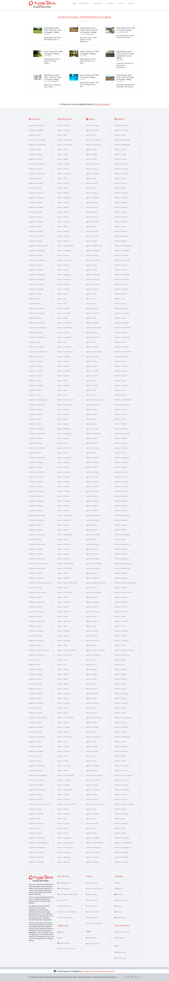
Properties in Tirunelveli (36, 780)
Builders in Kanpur (121, 443)
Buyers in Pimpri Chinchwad (66, 650)
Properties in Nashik (35, 588)
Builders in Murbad (121, 554)
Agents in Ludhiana (92, 491)
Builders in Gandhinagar (123, 328)
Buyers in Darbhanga (64, 275)
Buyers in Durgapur (63, 308)
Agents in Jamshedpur (93, 433)
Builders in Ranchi (121, 689)
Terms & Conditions (122, 932)
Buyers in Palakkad (63, 631)
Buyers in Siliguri (63, 732)
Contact (131, 3)
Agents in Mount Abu (93, 544)
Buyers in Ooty (62, 626)
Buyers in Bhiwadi (63, 231)
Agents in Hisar (91, 390)
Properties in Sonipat (36, 746)
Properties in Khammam (37, 448)
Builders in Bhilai (120, 226)
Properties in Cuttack (35, 265)
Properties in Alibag (35, 154)
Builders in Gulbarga (121, 356)
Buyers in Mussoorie (64, 559)
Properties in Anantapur (37, 173)
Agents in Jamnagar (92, 429)
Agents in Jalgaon (91, 424)
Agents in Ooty (91, 626)
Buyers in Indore (62, 409)
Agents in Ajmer (91, 149)
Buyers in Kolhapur (63, 462)
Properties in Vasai (35, 828)
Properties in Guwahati (36, 371)
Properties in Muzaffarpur (37, 568)
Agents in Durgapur (92, 308)
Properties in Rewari (35, 698)
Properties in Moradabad (37, 535)
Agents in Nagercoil (92, 578)
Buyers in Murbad (63, 554)
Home (74, 3)
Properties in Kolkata (35, 467)
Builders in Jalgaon (121, 424)
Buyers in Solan (62, 742)
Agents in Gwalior (92, 376)
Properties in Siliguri (35, 732)
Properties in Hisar (35, 390)
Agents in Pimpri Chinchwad (95, 650)
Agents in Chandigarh (93, 251)
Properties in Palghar (36, 636)
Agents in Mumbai (92, 549)
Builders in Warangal (121, 857)
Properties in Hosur (35, 395)
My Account (97, 3)
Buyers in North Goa (64, 621)
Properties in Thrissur (36, 770)
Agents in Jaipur (91, 419)
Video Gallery (120, 918)
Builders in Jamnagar (121, 429)
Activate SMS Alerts (64, 906)
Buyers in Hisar (62, 390)
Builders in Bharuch (121, 217)
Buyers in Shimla (62, 722)
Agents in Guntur (91, 361)
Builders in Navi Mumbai (123, 592)
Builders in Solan (120, 742)
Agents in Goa (90, 342)
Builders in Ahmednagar (123, 145)
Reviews (119, 912)
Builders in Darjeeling (122, 279)
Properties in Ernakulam (37, 313)
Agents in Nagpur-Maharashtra (96, 583)
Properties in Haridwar (36, 385)
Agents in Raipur (91, 679)
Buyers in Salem (62, 708)
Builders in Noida (120, 616)
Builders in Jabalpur (121, 414)
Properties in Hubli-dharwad (38, 400)
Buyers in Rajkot (62, 684)
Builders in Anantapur (122, 173)
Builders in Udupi (120, 809)
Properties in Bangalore (36, 198)
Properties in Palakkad (36, 631)
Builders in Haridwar (121, 385)
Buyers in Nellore (63, 607)
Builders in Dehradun (122, 284)
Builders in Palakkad (121, 631)
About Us (119, 889)
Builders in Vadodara (121, 814)
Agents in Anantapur (93, 173)
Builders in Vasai (120, 828)
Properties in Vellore (35, 833)
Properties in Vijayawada (37, 838)
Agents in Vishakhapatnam (94, 843)
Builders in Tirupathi (121, 785)
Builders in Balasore (121, 193)
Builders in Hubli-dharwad (123, 400)
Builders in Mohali (121, 530)
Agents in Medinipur (92, 520)
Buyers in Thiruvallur (64, 766)
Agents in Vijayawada (93, 838)
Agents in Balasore (92, 193)
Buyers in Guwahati (63, 371)
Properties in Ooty (35, 626)
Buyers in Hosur (62, 395)
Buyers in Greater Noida (65, 352)
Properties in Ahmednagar (37, 145)
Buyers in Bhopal (63, 241)
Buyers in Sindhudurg (64, 737)
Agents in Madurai (92, 496)
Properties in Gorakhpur (37, 347)
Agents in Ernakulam (93, 313)
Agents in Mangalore (93, 501)
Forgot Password (64, 943)
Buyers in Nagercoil (63, 578)
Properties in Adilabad (36, 130)
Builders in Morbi (120, 539)
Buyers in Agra (62, 135)
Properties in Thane (35, 761)
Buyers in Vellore (62, 833)
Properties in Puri (34, 665)
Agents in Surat (91, 756)
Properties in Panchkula (36, 640)
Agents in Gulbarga (92, 356)
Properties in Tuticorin (36, 799)
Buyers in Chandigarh (64, 251)
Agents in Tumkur (92, 795)
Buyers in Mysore (63, 573)
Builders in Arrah (120, 178)
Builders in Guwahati (121, 371)
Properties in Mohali (35, 530)
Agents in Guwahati (92, 371)
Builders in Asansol (121, 183)
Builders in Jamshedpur (122, 433)
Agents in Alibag (91, 154)
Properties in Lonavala (36, 482)
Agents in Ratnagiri (92, 693)
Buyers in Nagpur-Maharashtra (67, 583)
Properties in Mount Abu (37, 544)
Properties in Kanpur (35, 443)
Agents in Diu (90, 299)
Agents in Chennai (92, 255)
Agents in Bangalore (92, 198)
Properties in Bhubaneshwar (38, 246)
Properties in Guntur (35, 361)
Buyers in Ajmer (62, 149)
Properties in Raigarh (36, 674)
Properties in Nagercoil (36, 578)
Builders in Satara (120, 713)
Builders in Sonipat (121, 746)
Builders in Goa (120, 342)
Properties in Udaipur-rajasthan (39, 804)
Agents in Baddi (91, 188)
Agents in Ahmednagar (93, 145)
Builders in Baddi (120, 188)
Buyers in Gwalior (63, 376)
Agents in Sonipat (92, 746)
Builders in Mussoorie (122, 559)
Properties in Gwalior (36, 376)
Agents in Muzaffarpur (93, 568)
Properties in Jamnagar (36, 429)
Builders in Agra (120, 135)
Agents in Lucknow (92, 486)
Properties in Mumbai (36, 549)
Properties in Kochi (35, 453)
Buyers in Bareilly (63, 202)
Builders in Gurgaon (121, 366)
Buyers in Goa (62, 342)
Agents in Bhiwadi (92, 231)
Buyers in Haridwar (63, 385)
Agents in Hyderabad (93, 405)
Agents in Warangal (92, 857)
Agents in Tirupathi (92, 785)
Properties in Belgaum (36, 207)
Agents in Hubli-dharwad (94, 400)
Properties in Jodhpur (36, 438)
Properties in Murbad (36, 554)
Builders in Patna (120, 645)
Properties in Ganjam (36, 332)
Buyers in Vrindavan (64, 852)
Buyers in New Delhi (64, 612)
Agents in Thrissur (92, 770)
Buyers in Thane (62, 761)
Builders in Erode (120, 318)
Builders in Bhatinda (121, 222)
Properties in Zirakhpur (36, 862)
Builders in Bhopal (121, 241)
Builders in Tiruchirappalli (123, 775)
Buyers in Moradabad (64, 535)
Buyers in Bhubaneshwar (65, 246)
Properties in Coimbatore (37, 260)
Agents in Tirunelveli (92, 780)
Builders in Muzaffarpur (122, 568)
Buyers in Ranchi (62, 689)
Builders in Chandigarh (122, 251)
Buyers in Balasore (63, 193)
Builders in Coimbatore (122, 260)
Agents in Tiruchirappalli (94, 775)
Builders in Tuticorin (121, 799)
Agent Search (91, 894)
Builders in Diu (119, 299)
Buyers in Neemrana (64, 602)
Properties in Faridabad (36, 323)
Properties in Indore (35, 409)
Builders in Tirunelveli (122, 780)
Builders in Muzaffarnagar (123, 563)
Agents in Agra (91, 135)
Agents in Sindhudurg (93, 737)
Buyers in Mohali (62, 530)
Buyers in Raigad (62, 669)
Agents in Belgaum (92, 207)
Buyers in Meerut (63, 525)
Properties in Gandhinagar (37, 328)
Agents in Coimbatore (93, 260)
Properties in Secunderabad (38, 717)
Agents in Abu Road (92, 125)
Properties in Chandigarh (37, 251)
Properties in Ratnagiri (36, 693)
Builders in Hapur (120, 380)
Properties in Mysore (35, 573)
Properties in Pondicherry (37, 655)
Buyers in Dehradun (64, 284)
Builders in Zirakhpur (122, 862)
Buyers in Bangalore (64, 198)
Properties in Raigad (35, 669)
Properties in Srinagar (36, 751)
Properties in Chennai (36, 255)
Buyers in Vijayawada (64, 838)
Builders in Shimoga (121, 727)
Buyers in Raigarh (63, 674)
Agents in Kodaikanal (93, 458)
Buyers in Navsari (63, 597)
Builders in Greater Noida (123, 352)
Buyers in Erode (62, 318)
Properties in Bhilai (35, 226)
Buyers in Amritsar (63, 169)
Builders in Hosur (120, 395)
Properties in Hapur (35, 380)
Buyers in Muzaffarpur (64, 568)
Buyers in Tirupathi (63, 785)
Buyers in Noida (62, 616)
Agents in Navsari (92, 597)
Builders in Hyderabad (122, 405)
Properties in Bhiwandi (36, 236)
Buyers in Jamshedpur (64, 433)
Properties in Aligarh (35, 159)
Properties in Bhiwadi (36, 231)
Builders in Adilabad (121, 130)
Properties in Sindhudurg (37, 737)
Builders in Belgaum (121, 207)
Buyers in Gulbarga (63, 356)
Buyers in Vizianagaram (65, 847)
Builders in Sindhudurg (122, 737)
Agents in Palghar (92, 636)
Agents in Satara (91, 713)
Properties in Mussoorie (36, 559)
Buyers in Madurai (63, 496)
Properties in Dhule (35, 294)
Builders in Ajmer (120, 149)
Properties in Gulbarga (36, 356)
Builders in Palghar (121, 636)
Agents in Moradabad (93, 535)
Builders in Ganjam (121, 332)
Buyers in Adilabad (63, 130)
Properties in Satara (35, 713)
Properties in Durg (35, 303)
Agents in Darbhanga (93, 275)
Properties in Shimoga (36, 727)
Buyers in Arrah (62, 178)
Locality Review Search (94, 923)
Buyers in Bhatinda (63, 222)
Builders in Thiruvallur (122, 766)
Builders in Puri (120, 665)
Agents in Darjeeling (92, 279)
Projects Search (92, 906)
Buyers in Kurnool (63, 477)
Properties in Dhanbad (36, 289)
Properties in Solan (35, 742)
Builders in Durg (120, 303)
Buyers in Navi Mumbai (65, 592)
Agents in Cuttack (91, 265)
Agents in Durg (91, 303)
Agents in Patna (91, 645)
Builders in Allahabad (122, 164)
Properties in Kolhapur (36, 462)
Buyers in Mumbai (63, 549)
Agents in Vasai (91, 828)
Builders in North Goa (122, 621)
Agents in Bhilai (91, 226)
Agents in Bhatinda (92, 222)
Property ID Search (93, 912)
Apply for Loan (121, 952)
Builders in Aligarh (121, 159)
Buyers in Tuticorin (63, 799)
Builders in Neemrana (122, 602)
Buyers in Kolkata (63, 467)
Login (60, 938)
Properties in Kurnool (36, 477)
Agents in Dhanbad (92, 289)
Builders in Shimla (121, 722)
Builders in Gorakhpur (122, 347)
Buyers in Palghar (63, 636)
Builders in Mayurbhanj (122, 515)
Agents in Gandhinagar (93, 328)
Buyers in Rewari (62, 698)
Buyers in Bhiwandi (63, 236)
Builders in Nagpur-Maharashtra (125, 583)
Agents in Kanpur (91, 443)
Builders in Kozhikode (122, 472)
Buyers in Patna (62, 645)
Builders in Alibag (120, 154)
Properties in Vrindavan (36, 852)
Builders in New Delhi (122, 612)
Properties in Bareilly (35, 202)
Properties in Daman (35, 270)
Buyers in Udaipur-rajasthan (66, 804)
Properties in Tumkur (36, 795)
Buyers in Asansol (63, 183)
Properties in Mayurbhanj (37, 515)
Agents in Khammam (93, 448)
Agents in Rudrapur (92, 703)
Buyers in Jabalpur (63, 414)
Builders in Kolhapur (121, 462)
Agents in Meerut (91, 525)
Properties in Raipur (35, 679)
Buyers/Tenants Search (95, 889)
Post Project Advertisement (67, 912)
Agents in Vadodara (92, 814)
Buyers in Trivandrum (64, 790)
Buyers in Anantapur (64, 173)
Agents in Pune (91, 660)
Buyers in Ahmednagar (64, 145)
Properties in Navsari (36, 597)
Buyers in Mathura (63, 510)
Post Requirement (65, 889)
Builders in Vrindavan (122, 852)
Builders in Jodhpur (121, 438)
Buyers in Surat (62, 756)
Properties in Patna (35, 645)
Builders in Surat (120, 756)
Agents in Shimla (91, 722)
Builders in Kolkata (121, 467)
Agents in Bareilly (91, 202)
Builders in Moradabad (122, 535)
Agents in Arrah (91, 178)
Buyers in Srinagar (63, 751)
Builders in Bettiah (121, 212)
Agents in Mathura (92, 510)
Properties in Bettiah (35, 212)
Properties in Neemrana (36, 602)
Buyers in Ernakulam (64, 313)
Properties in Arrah (35, 178)
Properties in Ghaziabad (37, 337)
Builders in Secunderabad (123, 717)
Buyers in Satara (62, 713)
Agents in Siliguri (91, 732)
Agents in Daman (91, 270)
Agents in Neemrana (92, 602)
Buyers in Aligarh (63, 159)
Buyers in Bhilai (62, 226)
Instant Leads (63, 900)
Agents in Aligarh (91, 159)
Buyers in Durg (62, 303)
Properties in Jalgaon (35, 424)
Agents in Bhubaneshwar (94, 246)
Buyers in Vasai (62, 828)
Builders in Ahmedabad (122, 140)
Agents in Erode (91, 318)
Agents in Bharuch (92, 217)
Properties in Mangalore (37, 501)
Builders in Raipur (121, 679)
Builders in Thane (120, 761)
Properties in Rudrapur (36, 703)
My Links (110, 3)
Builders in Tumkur (121, 795)
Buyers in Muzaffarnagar (65, 563)
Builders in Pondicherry (122, 655)
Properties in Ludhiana (36, 491)
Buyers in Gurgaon (63, 366)
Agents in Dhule (91, 294)
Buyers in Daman (63, 270)
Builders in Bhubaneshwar (123, 246)
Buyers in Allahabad (64, 164)
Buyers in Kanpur (63, 443)
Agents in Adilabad (92, 130)
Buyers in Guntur (63, 361)
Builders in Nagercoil (121, 578)
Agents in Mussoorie (92, 559)
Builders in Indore (120, 409)
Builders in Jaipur (120, 419)
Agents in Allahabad (92, 164)
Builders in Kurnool (121, 477)
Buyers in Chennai (63, 255)
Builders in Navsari (121, 597)
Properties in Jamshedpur (37, 433)
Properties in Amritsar (36, 169)
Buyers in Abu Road (63, 125)
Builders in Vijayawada (122, 838)
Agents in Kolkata (91, 467)
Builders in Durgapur (122, 308)
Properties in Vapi (34, 819)
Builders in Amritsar (121, 169)
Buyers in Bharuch (63, 217)
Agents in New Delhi (92, 612)
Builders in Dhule (120, 294)
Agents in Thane (91, 761)
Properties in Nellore (35, 607)
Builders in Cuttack (121, 265)
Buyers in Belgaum (63, 207)
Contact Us (119, 894)
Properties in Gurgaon (36, 366)
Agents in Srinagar (92, 751)
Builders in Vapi (120, 819)
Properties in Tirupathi (36, 785)
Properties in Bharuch (36, 217)
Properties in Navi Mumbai (37, 592)
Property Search (92, 883)
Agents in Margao (92, 506)
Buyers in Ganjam (63, 332)
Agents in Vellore (91, 833)
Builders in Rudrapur (122, 703)
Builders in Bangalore (122, 198)
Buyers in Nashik (62, 588)
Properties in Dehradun (36, 284)
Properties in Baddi (35, 188)
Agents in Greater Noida (94, 352)
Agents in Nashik (91, 588)
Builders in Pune (120, 660)
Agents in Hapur (91, 380)
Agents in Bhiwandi (92, 236)
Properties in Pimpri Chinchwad (39, 650)
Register (61, 932)
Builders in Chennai (121, 255)
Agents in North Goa (92, 621)
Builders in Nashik (121, 588)
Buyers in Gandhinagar (65, 328)
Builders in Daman (121, 270)
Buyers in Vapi (62, 819)
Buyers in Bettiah (63, 212)
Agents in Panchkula (92, 640)
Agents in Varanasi (92, 823)
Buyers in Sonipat (63, 746)
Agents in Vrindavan (92, 852)
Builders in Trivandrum (122, 790)
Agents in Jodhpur (92, 438)
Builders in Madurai (121, 496)
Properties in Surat (35, 756)
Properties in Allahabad (36, 164)
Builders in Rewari (121, 698)
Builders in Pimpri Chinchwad (124, 650)
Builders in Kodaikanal (122, 458)
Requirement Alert (93, 944)
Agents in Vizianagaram (93, 847)
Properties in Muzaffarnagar (38, 563)
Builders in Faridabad (122, 323)
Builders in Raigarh (121, 674)
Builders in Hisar (120, 390)
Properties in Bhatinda (36, 222)
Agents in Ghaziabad (93, 337)
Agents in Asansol (92, 183)
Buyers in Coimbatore (64, 260)
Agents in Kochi (91, 453)
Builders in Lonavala (121, 482)
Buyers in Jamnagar (63, 429)
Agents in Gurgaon (92, 366)
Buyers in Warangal (63, 857)
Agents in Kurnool (92, 477)
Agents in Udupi (91, 809)
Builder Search (92, 900)
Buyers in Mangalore (64, 501)
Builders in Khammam (122, 448)
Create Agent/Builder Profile (68, 894)
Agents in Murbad (92, 554)
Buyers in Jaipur (62, 419)
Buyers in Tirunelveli (64, 780)
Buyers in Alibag (62, 154)
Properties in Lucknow (36, 486)
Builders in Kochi (120, 453)
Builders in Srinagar (121, 751)
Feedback (119, 906)
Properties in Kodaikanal (37, 458)
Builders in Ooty (120, 626)
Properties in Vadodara (36, 814)
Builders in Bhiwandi (121, 236)
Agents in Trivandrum (93, 790)
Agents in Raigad (91, 669)
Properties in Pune (35, 660)
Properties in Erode (35, 318)
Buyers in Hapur (62, 380)
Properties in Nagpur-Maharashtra (40, 583)
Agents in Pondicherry (93, 655)
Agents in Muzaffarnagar (94, 563)
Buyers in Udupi (62, 809)
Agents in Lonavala (92, 482)
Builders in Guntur (121, 361)
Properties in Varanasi (36, 823)
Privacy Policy (120, 938)
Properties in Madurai (36, 496)
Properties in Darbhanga (37, 275)
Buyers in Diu (61, 299)
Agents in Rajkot (91, 684)
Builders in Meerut (121, 525)
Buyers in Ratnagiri (63, 693)
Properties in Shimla (35, 722)
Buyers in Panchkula (64, 640)
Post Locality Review (65, 918)
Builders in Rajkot (120, 684)
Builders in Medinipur (122, 520)
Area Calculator (121, 958)
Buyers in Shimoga (63, 727)
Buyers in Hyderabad (64, 405)
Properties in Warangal (36, 857)
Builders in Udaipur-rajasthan (124, 804)
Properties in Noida (35, 616)
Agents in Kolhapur (92, 462)
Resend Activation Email (67, 948)
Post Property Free (64, 883)
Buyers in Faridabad (64, 323)
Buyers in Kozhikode (64, 472)
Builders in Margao (121, 506)
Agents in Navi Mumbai (93, 592)
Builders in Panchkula (122, 640)
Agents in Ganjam (92, 332)
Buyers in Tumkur (63, 795)
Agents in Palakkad (92, 631)
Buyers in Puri (62, 665)
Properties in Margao (36, 506)
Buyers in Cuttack (63, 265)
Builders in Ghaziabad (122, 337)
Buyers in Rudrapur (63, 703)
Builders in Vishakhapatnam (124, 843)
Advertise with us (122, 900)
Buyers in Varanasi (63, 823)
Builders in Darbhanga (122, 275)
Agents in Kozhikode (92, 472)
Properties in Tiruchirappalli (38, 775)
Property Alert (92, 938)
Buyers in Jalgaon (63, 424)
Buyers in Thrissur (63, 770)
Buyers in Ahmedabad (64, 140)
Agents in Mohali (91, 530)
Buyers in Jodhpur (63, 438)
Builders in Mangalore (122, 501)
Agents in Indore (91, 409)
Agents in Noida (91, 616)
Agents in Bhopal (91, 241)
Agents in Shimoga (92, 727)
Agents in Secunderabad (94, 717)
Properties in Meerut (35, 525)
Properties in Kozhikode (36, 472)
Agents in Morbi (91, 539)
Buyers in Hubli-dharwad (65, 400)
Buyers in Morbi (62, 539)
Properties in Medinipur (36, 520)
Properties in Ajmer (35, 149)
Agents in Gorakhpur (93, 347)
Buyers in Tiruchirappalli (65, 775)
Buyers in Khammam (64, 448)
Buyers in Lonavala (63, 482)
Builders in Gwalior (121, 376)
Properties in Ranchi (35, 689)
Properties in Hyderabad (37, 405)
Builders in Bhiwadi (121, 231)
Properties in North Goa (36, 621)
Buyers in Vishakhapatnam (66, 843)
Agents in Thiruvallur (93, 766)
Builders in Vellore (121, 833)
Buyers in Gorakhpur (64, 347)
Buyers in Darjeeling (64, 279)
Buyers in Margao (63, 506)
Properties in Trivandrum (37, 790)
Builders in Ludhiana (121, 491)
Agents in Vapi (90, 819)
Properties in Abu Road (36, 125)
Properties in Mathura (36, 510)
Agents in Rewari (91, 698)
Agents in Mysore (91, 573)
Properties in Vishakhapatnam (39, 843)
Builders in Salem (120, 708)
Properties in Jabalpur (36, 414)
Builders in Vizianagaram (123, 847)
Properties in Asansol (36, 183)
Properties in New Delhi (36, 612)
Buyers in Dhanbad (63, 289)
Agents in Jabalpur (92, 414)
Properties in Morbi (35, 539)
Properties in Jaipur (35, 419)
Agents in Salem (91, 708)
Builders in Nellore (121, 607)
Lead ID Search (92, 918)
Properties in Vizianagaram (37, 847)
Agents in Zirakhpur (92, 862)
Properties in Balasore (36, 193)
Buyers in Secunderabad (65, 717)
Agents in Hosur (91, 395)
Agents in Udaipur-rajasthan (95, 804)
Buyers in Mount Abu (64, 544)
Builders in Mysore (121, 573)
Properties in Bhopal (35, 241)
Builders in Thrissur (121, 770)
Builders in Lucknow (121, 486)
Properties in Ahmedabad (37, 140)
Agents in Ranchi (91, 689)
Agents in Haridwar (92, 385)
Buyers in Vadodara (63, 814)
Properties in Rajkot (35, 684)
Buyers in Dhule (62, 294)
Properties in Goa (34, 342)
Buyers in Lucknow (63, 486)
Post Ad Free (84, 3)
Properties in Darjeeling (36, 279)
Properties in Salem (35, 708)
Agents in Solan (91, 742)
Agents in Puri (90, 665)
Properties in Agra (35, 135)
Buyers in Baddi (62, 188)
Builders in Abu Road (122, 125)
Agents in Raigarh (92, 674)
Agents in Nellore (91, 607)
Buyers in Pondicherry (64, 655)
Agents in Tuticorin (92, 799)
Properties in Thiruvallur (37, 766)
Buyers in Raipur (62, 679)
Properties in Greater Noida (38, 352)
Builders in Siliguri (121, 732)
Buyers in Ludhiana (63, 491)
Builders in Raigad (121, 669)
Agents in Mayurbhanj (93, 515)
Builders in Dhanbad (121, 289)
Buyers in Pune (62, 660)
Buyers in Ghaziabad (64, 337)
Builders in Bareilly (121, 202)
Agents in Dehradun (92, 284)
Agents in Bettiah (91, 212)
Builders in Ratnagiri (121, 693)
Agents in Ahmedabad (93, 140)
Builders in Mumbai (121, 549)
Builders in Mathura (121, 510)
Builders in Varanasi (121, 823)
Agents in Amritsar (92, 169)
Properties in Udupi (35, 809)
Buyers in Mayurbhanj (64, 515)
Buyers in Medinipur (64, 520)
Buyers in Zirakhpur (63, 862)
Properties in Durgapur (36, 308)
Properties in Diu (34, 299)
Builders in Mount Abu (122, 544)
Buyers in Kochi (62, 453)
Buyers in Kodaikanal (64, 458)
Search (120, 3)
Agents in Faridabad (92, 323)
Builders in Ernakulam (122, 313)
